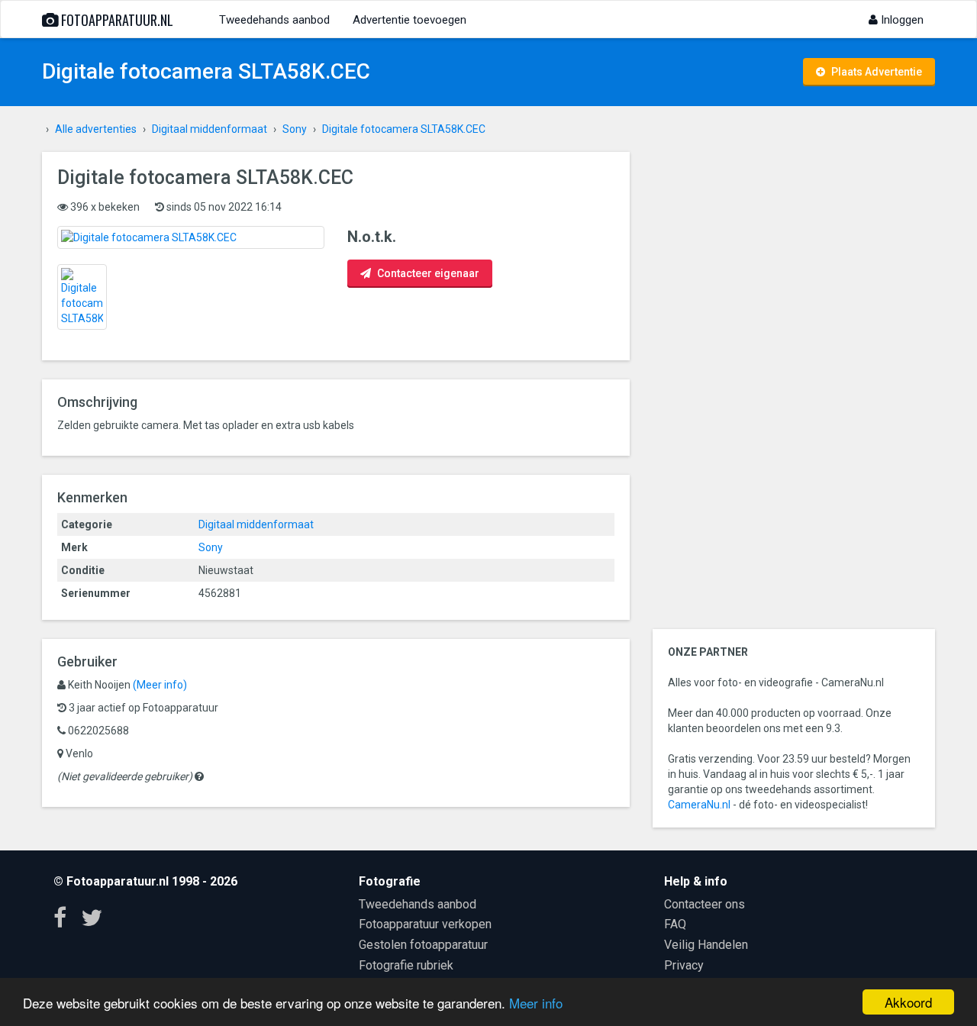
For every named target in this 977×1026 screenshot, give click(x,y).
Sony (210, 547)
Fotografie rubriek (406, 965)
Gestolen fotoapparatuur (423, 944)
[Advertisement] (794, 381)
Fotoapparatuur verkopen (425, 924)
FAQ (675, 924)
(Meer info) (160, 685)
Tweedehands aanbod (274, 20)
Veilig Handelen (706, 944)
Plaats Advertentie (875, 72)
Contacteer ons (704, 904)
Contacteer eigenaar (427, 273)
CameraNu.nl (699, 805)
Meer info (536, 1002)
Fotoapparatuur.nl (115, 20)
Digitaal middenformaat (256, 524)
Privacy (684, 965)
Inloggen (901, 20)
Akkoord (908, 1001)
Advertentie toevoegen (409, 20)
